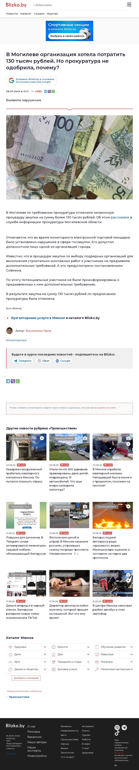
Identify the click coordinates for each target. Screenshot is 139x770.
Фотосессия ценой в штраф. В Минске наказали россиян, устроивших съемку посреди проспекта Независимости (68, 545)
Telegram (25, 360)
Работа (86, 739)
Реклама (33, 731)
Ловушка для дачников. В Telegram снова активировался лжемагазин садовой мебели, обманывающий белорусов (26, 545)
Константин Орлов (38, 330)
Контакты (11, 753)
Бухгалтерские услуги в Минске (38, 318)
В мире (86, 743)
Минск (86, 730)
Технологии (67, 752)
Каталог (26, 13)
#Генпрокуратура (16, 340)
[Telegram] (45, 91)
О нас (31, 726)
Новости (12, 13)
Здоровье (87, 752)
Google (65, 360)
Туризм (86, 735)
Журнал (52, 13)
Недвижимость (69, 730)
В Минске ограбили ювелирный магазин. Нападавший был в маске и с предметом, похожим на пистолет (112, 477)
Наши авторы (37, 742)
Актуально (88, 726)
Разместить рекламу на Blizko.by (24, 691)
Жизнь (64, 748)
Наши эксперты (34, 749)
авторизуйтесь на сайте (103, 407)
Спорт (85, 748)
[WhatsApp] (53, 91)
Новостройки (37, 755)
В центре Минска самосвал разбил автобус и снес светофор (112, 609)
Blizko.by (119, 752)
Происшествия (20, 438)
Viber (45, 360)
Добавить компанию (26, 678)
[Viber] (49, 91)
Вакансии (34, 737)
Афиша (65, 743)
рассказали (120, 217)
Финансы (66, 726)
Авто (63, 735)
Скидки (39, 13)
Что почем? (67, 757)
